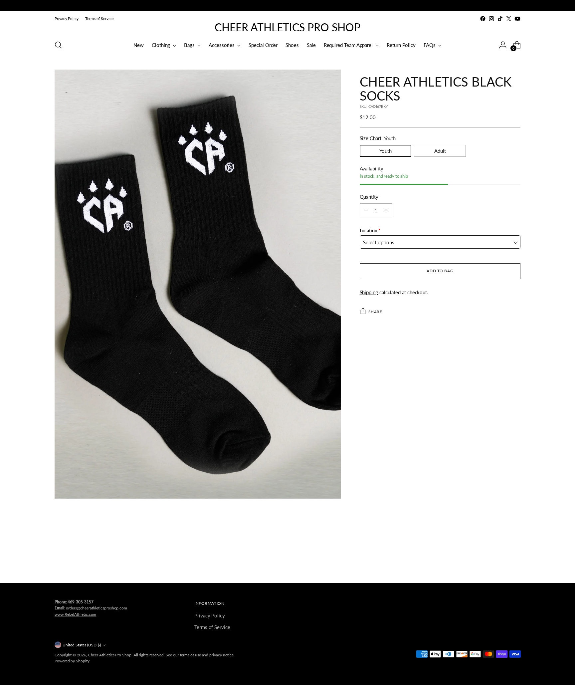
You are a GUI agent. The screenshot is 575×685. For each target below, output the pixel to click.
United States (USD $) (82, 645)
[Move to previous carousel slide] (499, 560)
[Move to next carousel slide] (514, 560)
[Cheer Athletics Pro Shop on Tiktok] (500, 19)
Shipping (369, 292)
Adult (440, 150)
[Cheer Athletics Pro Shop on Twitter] (509, 19)
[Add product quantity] (386, 210)
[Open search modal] (58, 45)
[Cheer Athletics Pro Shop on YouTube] (517, 19)
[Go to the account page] (502, 45)
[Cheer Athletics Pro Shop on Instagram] (491, 19)
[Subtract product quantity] (366, 210)
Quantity (369, 197)
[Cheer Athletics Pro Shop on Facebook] (483, 19)
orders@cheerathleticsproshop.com (96, 607)
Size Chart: (378, 138)
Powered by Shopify (72, 661)
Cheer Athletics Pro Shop (109, 655)
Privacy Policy (209, 615)
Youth (385, 150)
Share (375, 311)
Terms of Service (212, 627)
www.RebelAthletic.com (75, 614)
